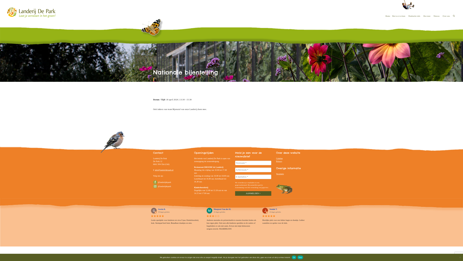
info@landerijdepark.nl (164, 170)
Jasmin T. (273, 209)
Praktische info (414, 16)
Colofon (279, 158)
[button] (454, 16)
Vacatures (280, 174)
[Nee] (460, 257)
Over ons (446, 16)
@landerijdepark (164, 182)
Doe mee (426, 16)
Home (387, 16)
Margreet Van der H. (222, 209)
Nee (300, 257)
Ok (294, 257)
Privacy (279, 161)
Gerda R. (162, 209)
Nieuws (436, 16)
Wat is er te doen (398, 16)
